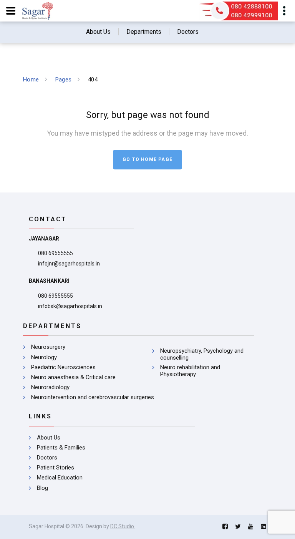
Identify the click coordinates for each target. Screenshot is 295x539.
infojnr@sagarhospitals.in (69, 263)
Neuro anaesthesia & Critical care (73, 377)
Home (31, 79)
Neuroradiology (50, 387)
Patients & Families (61, 447)
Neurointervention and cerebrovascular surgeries (92, 397)
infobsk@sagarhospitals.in (70, 306)
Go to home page (147, 159)
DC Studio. (122, 526)
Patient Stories (55, 467)
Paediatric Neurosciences (63, 367)
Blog (42, 487)
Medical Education (60, 477)
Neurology (44, 357)
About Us (48, 437)
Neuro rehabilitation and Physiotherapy (190, 371)
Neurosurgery (48, 346)
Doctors (47, 457)
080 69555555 (55, 253)
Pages (63, 79)
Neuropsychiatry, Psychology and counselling (202, 354)
